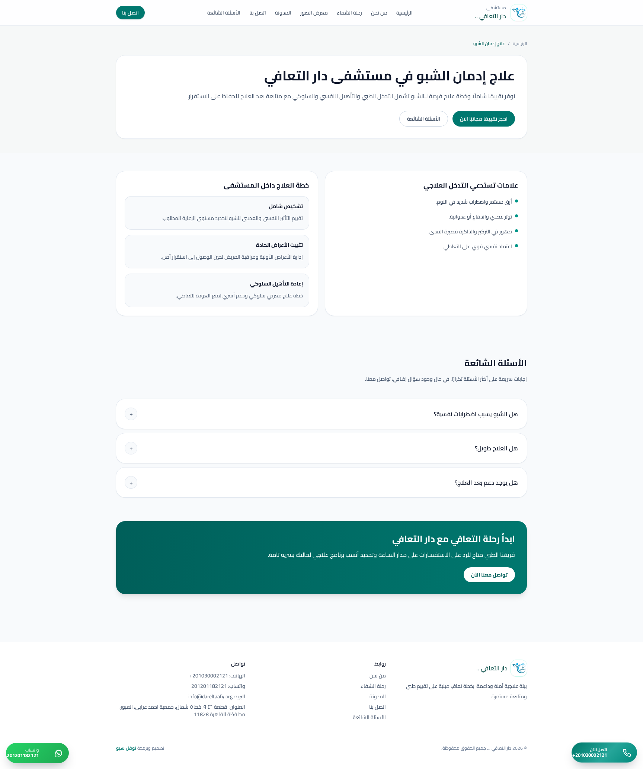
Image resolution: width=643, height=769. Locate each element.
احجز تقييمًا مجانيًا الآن (484, 119)
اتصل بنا (257, 12)
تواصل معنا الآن (489, 575)
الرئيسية (404, 12)
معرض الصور (314, 12)
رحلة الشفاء (349, 12)
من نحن (379, 12)
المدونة (283, 12)
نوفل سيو (126, 748)
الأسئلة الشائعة (223, 12)
